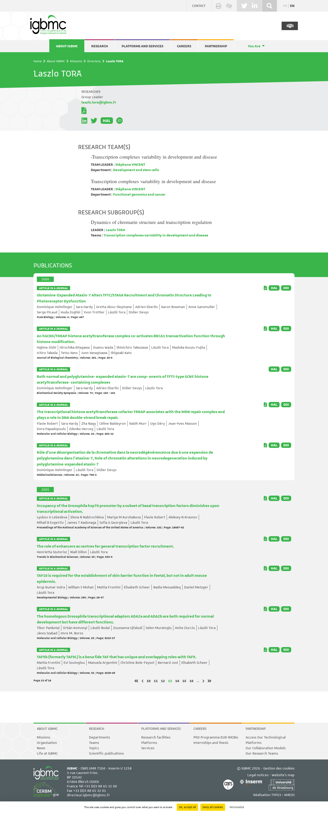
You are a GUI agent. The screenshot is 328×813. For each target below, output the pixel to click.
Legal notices (257, 775)
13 (170, 681)
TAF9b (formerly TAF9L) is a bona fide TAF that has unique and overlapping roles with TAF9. (116, 657)
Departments (99, 737)
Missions (76, 61)
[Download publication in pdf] (265, 288)
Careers (184, 46)
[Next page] (203, 681)
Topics (94, 748)
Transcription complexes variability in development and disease (153, 181)
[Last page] (210, 681)
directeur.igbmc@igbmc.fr (88, 795)
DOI (286, 288)
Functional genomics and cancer (139, 194)
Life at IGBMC (47, 753)
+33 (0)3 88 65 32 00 (100, 786)
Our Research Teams (262, 753)
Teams (94, 743)
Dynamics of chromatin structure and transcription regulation (151, 222)
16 (191, 681)
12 (163, 681)
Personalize (237, 807)
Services (147, 748)
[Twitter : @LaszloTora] (94, 120)
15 (184, 681)
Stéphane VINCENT (130, 164)
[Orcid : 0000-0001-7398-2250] (119, 120)
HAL (107, 120)
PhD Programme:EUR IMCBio (215, 737)
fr (285, 6)
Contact (199, 6)
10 (149, 681)
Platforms (149, 743)
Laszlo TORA (115, 230)
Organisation (47, 743)
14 (177, 681)
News (41, 748)
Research (99, 46)
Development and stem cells (135, 170)
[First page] (136, 681)
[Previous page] (142, 681)
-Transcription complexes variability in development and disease (154, 156)
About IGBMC (67, 46)
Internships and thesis (210, 743)
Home (37, 61)
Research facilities (155, 737)
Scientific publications (106, 753)
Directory (94, 61)
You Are (254, 46)
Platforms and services (142, 46)
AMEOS (289, 795)
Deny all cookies (213, 807)
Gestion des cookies (279, 768)
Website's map (283, 775)
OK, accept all (187, 807)
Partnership (216, 46)
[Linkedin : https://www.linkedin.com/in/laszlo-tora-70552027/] (84, 120)
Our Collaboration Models (266, 748)
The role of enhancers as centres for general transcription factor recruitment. (105, 546)
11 (156, 681)
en (292, 6)
